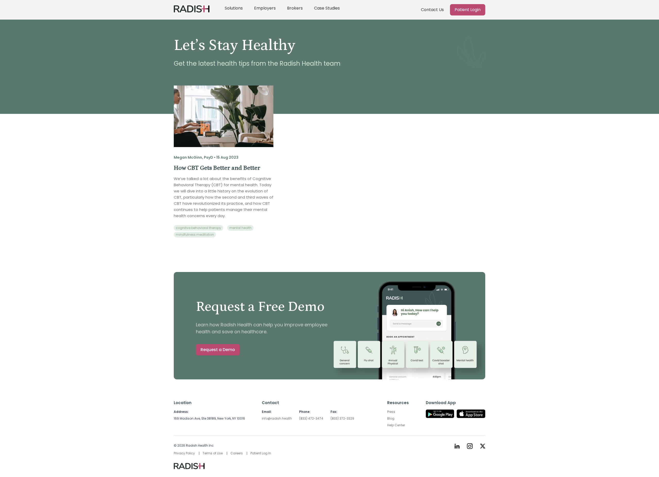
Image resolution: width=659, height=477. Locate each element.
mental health (240, 228)
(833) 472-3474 (311, 418)
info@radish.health (277, 418)
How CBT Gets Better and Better (217, 167)
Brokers (295, 8)
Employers (265, 8)
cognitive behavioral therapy (198, 228)
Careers (236, 453)
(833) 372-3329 (342, 418)
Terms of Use (213, 453)
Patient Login (468, 10)
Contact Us (432, 10)
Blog (390, 418)
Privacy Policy (184, 453)
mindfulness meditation (195, 234)
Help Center (396, 425)
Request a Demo (218, 350)
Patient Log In (260, 453)
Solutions (234, 8)
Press (391, 412)
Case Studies (327, 8)
